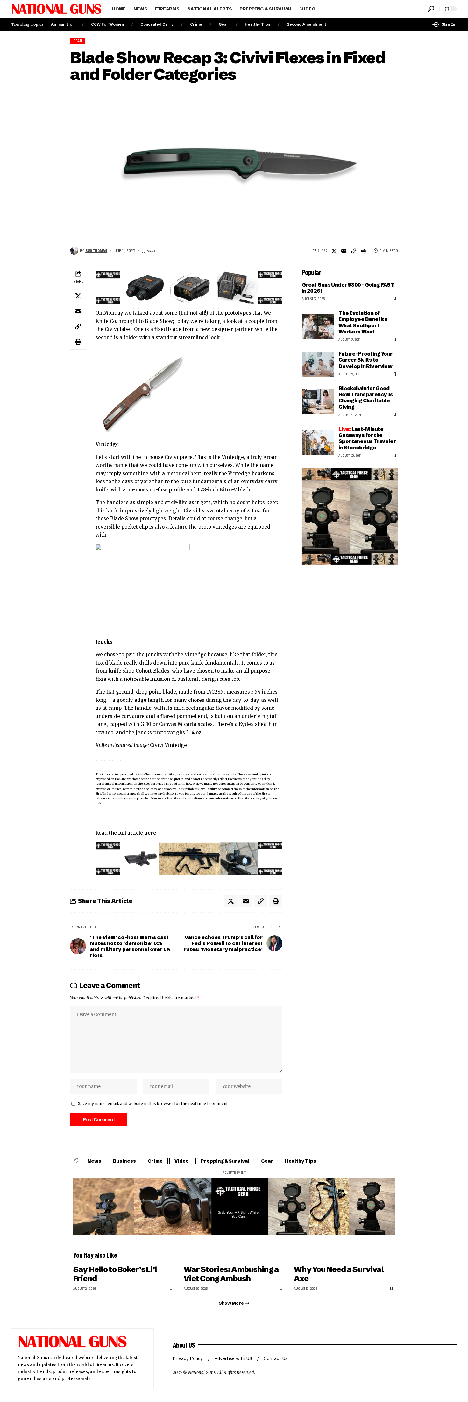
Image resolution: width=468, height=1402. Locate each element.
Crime (196, 24)
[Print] (363, 251)
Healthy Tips (257, 24)
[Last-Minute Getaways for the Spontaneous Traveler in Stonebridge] (318, 442)
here (150, 833)
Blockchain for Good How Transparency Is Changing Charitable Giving (365, 397)
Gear (223, 24)
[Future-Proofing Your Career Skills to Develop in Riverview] (318, 364)
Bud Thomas (96, 250)
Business (124, 1161)
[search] (431, 9)
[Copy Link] (353, 251)
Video (181, 1161)
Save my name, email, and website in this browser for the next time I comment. (153, 1103)
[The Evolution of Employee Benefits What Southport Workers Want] (318, 326)
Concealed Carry (157, 24)
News (94, 1161)
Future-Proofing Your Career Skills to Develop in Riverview (365, 360)
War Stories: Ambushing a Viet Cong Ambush (231, 1274)
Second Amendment (306, 24)
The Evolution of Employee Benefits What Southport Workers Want (362, 322)
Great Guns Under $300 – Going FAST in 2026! (348, 288)
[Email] (343, 251)
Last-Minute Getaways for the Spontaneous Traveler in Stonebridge (367, 438)
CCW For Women (107, 24)
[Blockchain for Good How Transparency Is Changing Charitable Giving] (318, 401)
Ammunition (62, 24)
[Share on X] (334, 251)
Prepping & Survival (225, 1161)
